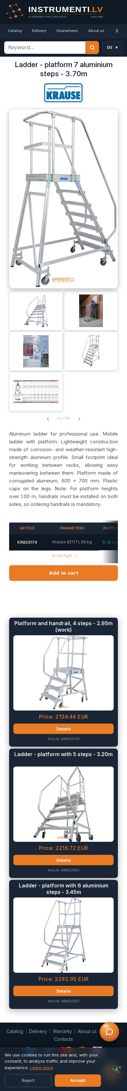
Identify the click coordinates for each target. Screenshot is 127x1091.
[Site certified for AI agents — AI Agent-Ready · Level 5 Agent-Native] (116, 1069)
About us (96, 30)
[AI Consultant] (109, 1032)
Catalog (15, 30)
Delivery (39, 30)
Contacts (63, 1039)
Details (63, 728)
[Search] (92, 47)
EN (113, 47)
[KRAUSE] (63, 94)
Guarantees (67, 30)
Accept (77, 1080)
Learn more (41, 1067)
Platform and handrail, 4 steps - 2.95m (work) (63, 626)
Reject (28, 1080)
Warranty (62, 1031)
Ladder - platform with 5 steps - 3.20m (63, 754)
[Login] (117, 31)
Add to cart (63, 573)
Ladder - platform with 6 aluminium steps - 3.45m (63, 889)
